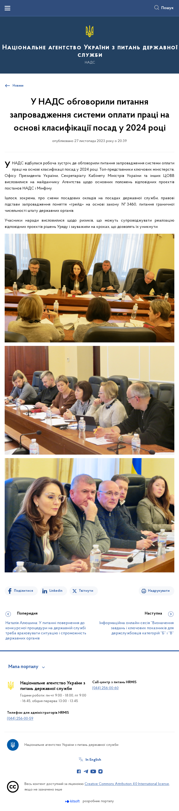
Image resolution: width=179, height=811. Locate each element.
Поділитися (23, 591)
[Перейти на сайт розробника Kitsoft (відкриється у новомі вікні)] (72, 801)
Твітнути (86, 591)
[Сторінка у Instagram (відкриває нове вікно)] (100, 771)
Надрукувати (159, 591)
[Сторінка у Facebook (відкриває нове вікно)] (79, 771)
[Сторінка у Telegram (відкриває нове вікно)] (86, 771)
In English (93, 760)
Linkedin (55, 591)
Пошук (167, 8)
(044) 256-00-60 (105, 688)
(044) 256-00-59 (20, 718)
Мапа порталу (23, 666)
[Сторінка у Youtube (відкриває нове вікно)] (93, 771)
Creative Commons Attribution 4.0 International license (127, 784)
